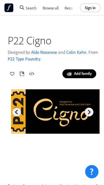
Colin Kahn (76, 52)
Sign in (90, 7)
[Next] (89, 112)
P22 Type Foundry (24, 59)
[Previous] (16, 112)
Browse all (51, 8)
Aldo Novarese (44, 52)
